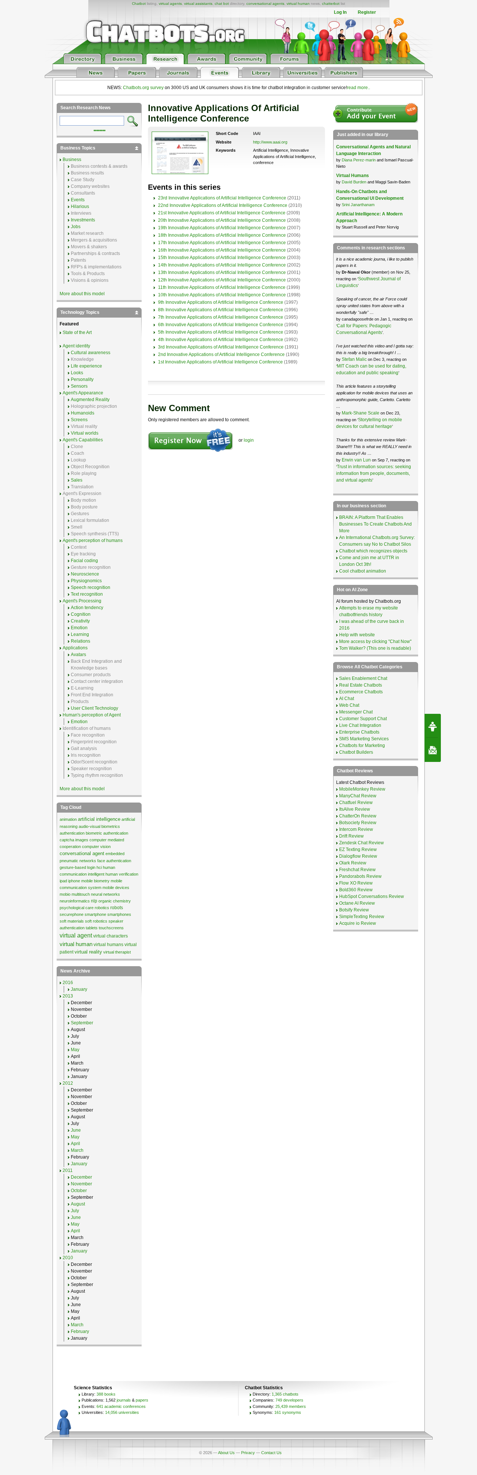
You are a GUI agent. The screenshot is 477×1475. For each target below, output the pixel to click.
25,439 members (290, 1406)
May (75, 1049)
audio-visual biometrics (99, 826)
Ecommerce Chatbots (361, 691)
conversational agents (265, 3)
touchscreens (111, 928)
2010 (68, 1257)
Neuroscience (85, 574)
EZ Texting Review (358, 849)
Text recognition (87, 594)
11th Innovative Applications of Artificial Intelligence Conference (221, 287)
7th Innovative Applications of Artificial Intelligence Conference (220, 317)
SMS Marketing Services (364, 738)
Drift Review (351, 836)
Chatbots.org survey (143, 87)
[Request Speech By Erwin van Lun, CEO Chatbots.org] (432, 726)
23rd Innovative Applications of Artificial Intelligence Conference (222, 198)
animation (68, 819)
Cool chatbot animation (362, 571)
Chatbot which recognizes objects (373, 551)
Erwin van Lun (357, 460)
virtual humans (108, 944)
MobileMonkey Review (362, 789)
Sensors (79, 386)
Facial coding (84, 560)
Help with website (357, 634)
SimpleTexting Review (361, 916)
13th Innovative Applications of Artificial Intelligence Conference (222, 272)
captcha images (74, 840)
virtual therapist (117, 952)
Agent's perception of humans (93, 540)
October (79, 1190)
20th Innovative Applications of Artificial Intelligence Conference (222, 220)
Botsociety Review (357, 822)
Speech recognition (90, 587)
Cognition (81, 614)
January (79, 989)
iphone (74, 881)
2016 (68, 982)
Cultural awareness (90, 352)
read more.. (358, 87)
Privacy (248, 1452)
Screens (79, 419)
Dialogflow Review (358, 856)
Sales (76, 480)
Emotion (79, 627)
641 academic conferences (121, 1406)
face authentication (114, 860)
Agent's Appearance (83, 392)
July (75, 1210)
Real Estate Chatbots (360, 685)
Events (78, 199)
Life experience (86, 366)
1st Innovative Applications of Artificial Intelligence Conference (220, 362)
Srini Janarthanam (358, 204)
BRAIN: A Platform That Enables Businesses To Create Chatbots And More (375, 524)
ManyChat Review (357, 795)
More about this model (82, 293)
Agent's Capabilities (83, 439)
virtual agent (76, 935)
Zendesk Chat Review (361, 842)
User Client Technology (94, 708)
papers (142, 1400)
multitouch (81, 894)
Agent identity (76, 346)
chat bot (222, 3)
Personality (82, 379)
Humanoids (82, 413)
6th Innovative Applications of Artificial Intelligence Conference (220, 324)
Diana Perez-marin (359, 160)
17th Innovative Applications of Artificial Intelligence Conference (222, 242)
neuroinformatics (75, 901)
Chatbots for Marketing (362, 745)
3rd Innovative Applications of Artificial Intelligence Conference (221, 347)
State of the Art (77, 332)
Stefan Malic (355, 359)
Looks (77, 372)
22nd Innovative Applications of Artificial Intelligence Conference (222, 205)
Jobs (75, 226)
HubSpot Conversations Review (371, 896)
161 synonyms (287, 1412)
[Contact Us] (432, 750)
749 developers (289, 1400)
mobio (65, 894)
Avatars (78, 654)
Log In (340, 12)
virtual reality (88, 952)
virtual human (298, 3)
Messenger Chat (356, 712)
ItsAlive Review (354, 809)
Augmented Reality (90, 399)
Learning (80, 634)
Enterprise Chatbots (359, 732)
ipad (63, 881)
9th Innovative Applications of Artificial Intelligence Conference (220, 302)
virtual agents (170, 3)
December (81, 1177)
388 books (106, 1394)
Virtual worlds (84, 433)
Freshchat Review (357, 869)
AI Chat (346, 698)
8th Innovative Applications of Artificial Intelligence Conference (220, 309)
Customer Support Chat (363, 718)
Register (367, 12)
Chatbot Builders (356, 752)
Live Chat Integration (360, 725)
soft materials (72, 921)
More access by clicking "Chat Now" (375, 641)
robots (116, 907)
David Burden (354, 182)
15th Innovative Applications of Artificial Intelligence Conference (222, 257)
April (75, 1143)
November (81, 1183)
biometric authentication (107, 833)
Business (72, 159)
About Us (226, 1452)
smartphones (119, 914)
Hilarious (80, 206)
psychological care (77, 907)
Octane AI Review (357, 903)
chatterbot (330, 3)
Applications (75, 647)
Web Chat (349, 705)
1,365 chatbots (285, 1394)
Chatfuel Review (356, 802)
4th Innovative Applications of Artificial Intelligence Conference (220, 339)
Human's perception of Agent (92, 715)
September (82, 1022)
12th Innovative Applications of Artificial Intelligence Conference (222, 280)
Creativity (80, 621)
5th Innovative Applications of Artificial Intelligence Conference (220, 332)
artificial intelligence (99, 819)
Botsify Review (354, 910)
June (76, 1130)
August (78, 1204)
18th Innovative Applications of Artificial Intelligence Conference (222, 235)
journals (124, 1400)
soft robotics (96, 921)
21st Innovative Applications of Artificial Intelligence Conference (221, 212)
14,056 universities (122, 1412)
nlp (94, 901)
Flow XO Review (356, 883)
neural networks (105, 894)
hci (99, 867)
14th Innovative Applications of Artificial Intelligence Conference (222, 265)
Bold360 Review (356, 889)
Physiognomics (86, 580)
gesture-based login (77, 867)
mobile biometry (95, 881)
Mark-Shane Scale (361, 413)
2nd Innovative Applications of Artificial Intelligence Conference (221, 354)
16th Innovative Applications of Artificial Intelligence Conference (222, 250)
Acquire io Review (357, 923)
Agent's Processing (82, 600)
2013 (68, 996)
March (77, 1150)
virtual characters (110, 936)
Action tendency (87, 607)
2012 (68, 1083)
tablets (92, 928)
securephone (71, 914)
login (249, 440)
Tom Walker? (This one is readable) (375, 648)
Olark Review (352, 863)
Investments (83, 220)
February (80, 1331)
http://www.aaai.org (270, 142)
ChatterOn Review (357, 816)
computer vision (96, 846)
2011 (68, 1170)
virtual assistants (198, 3)
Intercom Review (356, 829)
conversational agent (82, 853)
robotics (102, 907)
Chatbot (139, 3)
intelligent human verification (113, 874)
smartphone (95, 914)
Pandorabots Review (360, 876)
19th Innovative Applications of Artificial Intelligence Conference (222, 227)
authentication (72, 833)
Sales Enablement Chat (363, 678)
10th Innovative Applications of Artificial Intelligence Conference (222, 294)
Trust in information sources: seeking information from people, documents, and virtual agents (373, 473)
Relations (80, 641)
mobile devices (115, 887)
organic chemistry (114, 901)
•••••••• (99, 130)
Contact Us (271, 1452)
